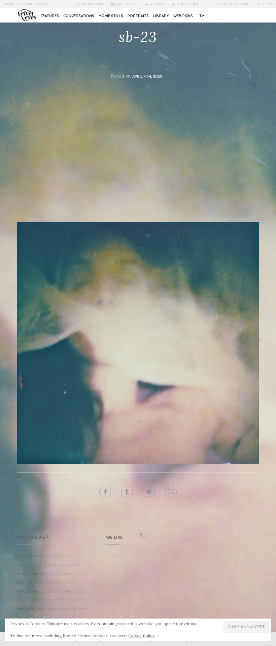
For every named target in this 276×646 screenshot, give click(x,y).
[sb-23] (138, 343)
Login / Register (232, 4)
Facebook (126, 4)
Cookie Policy (141, 635)
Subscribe (188, 4)
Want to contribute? (28, 4)
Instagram (91, 4)
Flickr (157, 4)
